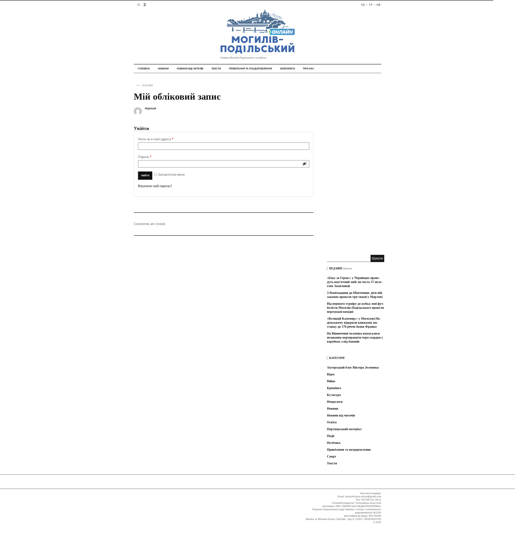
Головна (144, 68)
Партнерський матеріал (344, 429)
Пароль (144, 157)
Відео (331, 374)
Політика (333, 442)
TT (371, 4)
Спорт (331, 456)
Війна (331, 381)
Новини (163, 68)
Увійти (145, 175)
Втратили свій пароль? (155, 186)
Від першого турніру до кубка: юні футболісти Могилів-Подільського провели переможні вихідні (355, 307)
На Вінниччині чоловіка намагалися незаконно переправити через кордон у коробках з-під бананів (355, 337)
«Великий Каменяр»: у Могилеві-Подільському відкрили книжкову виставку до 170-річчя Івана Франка (354, 322)
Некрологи (287, 68)
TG (363, 4)
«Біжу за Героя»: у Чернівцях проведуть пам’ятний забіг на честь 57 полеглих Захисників (354, 282)
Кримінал (334, 388)
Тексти (216, 68)
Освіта (332, 422)
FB (378, 4)
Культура (334, 395)
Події (330, 436)
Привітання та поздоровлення (250, 68)
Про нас (308, 68)
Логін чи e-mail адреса (155, 139)
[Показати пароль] (304, 164)
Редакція (150, 108)
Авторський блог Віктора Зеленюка (353, 367)
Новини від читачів (190, 68)
